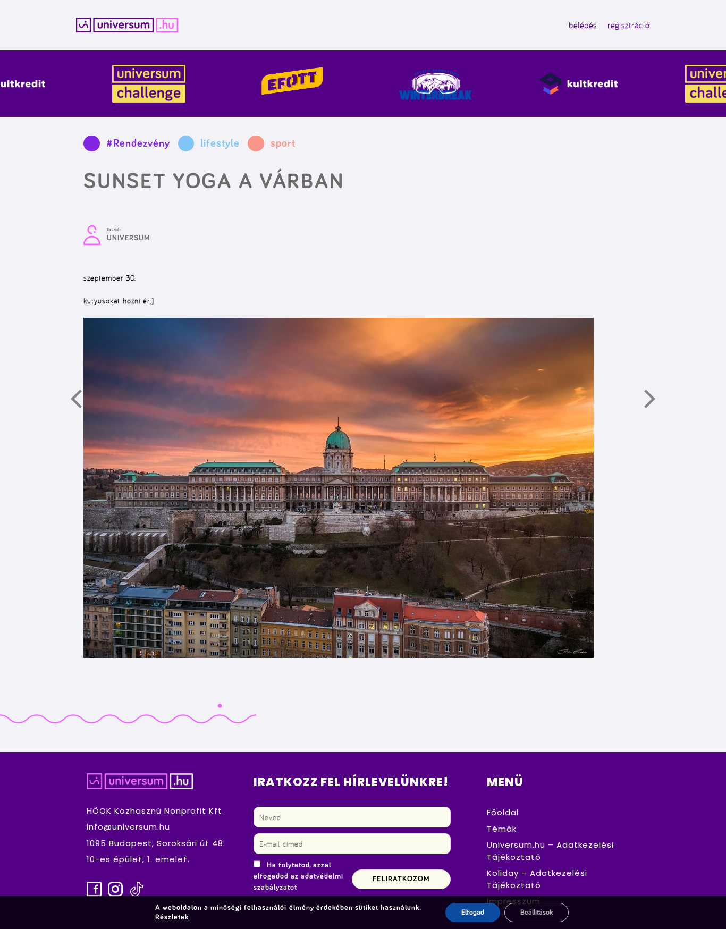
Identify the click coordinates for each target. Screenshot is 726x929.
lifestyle (220, 143)
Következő (656, 401)
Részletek (172, 917)
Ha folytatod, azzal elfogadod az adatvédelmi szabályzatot (298, 876)
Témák (502, 828)
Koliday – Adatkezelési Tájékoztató (537, 879)
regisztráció (628, 25)
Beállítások (536, 912)
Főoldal (503, 812)
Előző (82, 401)
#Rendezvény (138, 143)
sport (283, 143)
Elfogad (472, 912)
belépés (583, 25)
